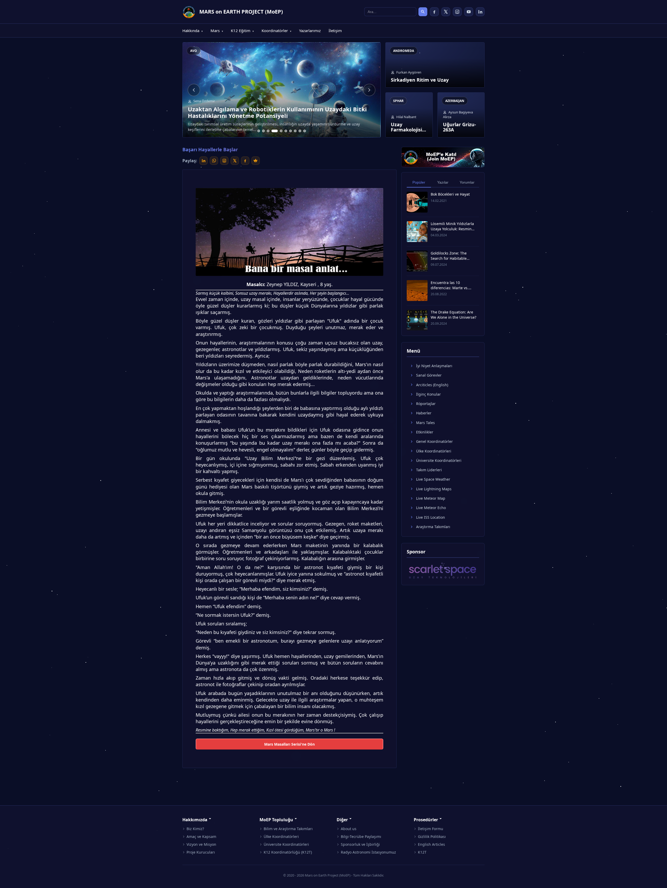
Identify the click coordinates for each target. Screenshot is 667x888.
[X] (445, 11)
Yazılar (442, 182)
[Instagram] (457, 11)
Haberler (423, 412)
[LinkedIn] (480, 11)
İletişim (335, 30)
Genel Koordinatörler (434, 441)
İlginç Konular (428, 394)
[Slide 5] (281, 131)
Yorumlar (467, 182)
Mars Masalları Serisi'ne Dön (289, 744)
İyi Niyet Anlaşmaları (434, 365)
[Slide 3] (268, 131)
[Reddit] (255, 160)
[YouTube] (468, 11)
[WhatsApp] (214, 160)
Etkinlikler (424, 432)
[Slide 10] (304, 131)
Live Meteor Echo (431, 507)
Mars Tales (425, 422)
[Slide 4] (274, 131)
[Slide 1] (258, 131)
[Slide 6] (286, 131)
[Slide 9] (300, 131)
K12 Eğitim (242, 30)
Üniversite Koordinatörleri (438, 460)
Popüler (418, 182)
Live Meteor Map (430, 498)
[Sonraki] (369, 90)
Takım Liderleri (429, 469)
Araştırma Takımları (433, 526)
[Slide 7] (290, 131)
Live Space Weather (433, 479)
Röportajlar (426, 403)
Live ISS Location (430, 517)
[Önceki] (194, 90)
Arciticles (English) (432, 384)
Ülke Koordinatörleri (433, 450)
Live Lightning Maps (434, 488)
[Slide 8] (295, 131)
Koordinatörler (276, 30)
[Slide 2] (263, 131)
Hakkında (192, 30)
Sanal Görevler (429, 375)
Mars (217, 30)
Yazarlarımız (310, 30)
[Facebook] (434, 11)
